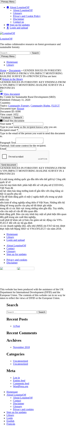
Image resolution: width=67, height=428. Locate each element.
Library (10, 237)
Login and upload (16, 240)
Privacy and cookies (17, 259)
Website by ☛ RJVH (57, 301)
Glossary (11, 251)
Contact (10, 248)
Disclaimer (12, 262)
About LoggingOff (16, 245)
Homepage (12, 234)
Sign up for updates (17, 254)
